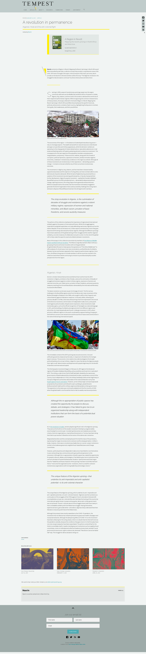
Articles (32, 9)
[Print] (143, 29)
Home (25, 9)
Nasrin (29, 32)
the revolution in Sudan (57, 427)
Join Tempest (76, 9)
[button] (84, 9)
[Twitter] (143, 20)
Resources (49, 9)
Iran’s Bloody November (27, 571)
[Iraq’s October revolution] (73, 558)
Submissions (59, 9)
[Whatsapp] (143, 23)
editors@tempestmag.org (54, 582)
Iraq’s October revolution (63, 571)
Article (39, 18)
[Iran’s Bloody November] (37, 558)
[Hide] (144, 32)
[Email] (143, 26)
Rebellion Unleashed (98, 571)
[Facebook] (143, 17)
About (40, 9)
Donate (68, 9)
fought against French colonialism (57, 382)
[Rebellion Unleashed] (109, 558)
